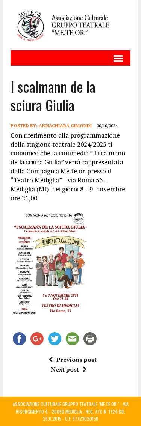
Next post (65, 369)
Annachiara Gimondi (65, 125)
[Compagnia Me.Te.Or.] (70, 25)
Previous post (76, 359)
